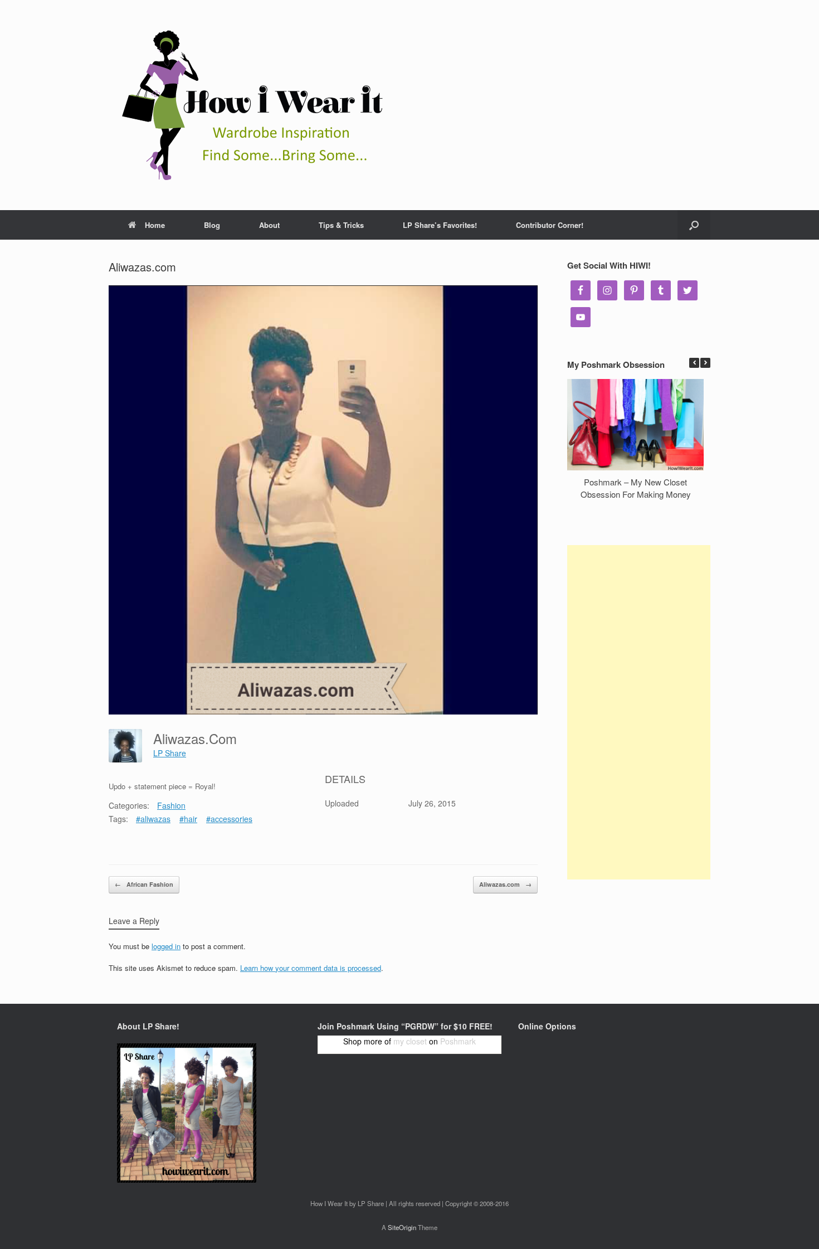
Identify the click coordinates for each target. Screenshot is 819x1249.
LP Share (169, 753)
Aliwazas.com (505, 884)
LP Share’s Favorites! (440, 225)
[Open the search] (693, 225)
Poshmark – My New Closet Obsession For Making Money (636, 488)
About (269, 225)
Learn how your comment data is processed (310, 968)
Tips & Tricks (341, 225)
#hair (188, 818)
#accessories (229, 818)
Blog (212, 225)
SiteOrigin (402, 1227)
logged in (166, 946)
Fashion (171, 805)
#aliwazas (153, 818)
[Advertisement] (638, 712)
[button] (705, 363)
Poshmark (458, 1041)
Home (155, 225)
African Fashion (144, 884)
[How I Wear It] (248, 105)
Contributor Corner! (549, 225)
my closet (410, 1041)
